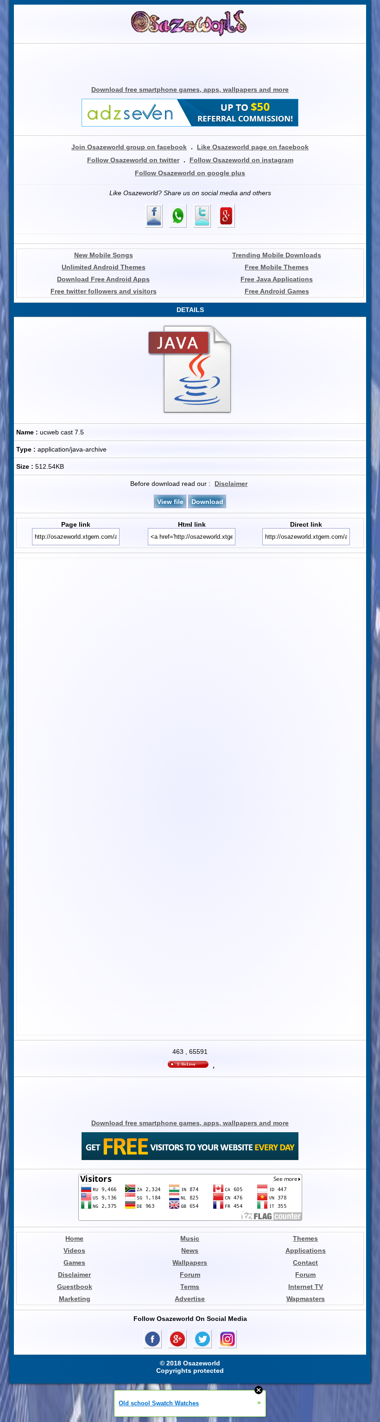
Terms (189, 1286)
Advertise (190, 1298)
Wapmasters (305, 1298)
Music (189, 1238)
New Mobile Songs (103, 255)
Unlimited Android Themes (104, 267)
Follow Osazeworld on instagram (241, 160)
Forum (190, 1274)
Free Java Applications (277, 279)
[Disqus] (190, 676)
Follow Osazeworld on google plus (190, 173)
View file (170, 501)
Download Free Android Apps (103, 279)
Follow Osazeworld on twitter (133, 160)
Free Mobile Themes (277, 267)
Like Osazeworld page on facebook (253, 147)
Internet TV (305, 1286)
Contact (305, 1262)
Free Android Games (277, 291)
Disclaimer (231, 483)
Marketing (74, 1298)
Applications (305, 1250)
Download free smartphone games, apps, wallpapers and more (190, 89)
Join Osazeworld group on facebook (129, 147)
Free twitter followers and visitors (104, 291)
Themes (305, 1238)
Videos (74, 1250)
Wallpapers (189, 1262)
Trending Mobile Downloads (276, 255)
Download (207, 501)
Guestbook (74, 1286)
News (189, 1250)
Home (74, 1238)
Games (74, 1262)
